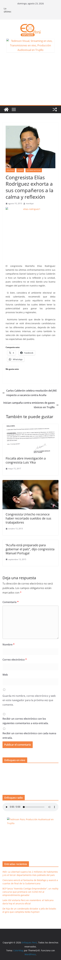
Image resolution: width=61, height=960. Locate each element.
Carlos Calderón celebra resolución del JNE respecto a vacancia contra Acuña (31, 393)
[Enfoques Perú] (6, 109)
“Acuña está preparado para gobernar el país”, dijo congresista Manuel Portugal (30, 549)
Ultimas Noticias (34, 170)
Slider (20, 170)
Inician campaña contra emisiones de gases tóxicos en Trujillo (29, 405)
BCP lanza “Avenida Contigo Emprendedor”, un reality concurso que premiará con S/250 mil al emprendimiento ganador (30, 892)
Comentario (11, 602)
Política (10, 170)
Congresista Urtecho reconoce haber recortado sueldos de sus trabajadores (28, 518)
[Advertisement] (30, 81)
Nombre (9, 644)
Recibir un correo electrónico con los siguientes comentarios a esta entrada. (25, 721)
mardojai (30, 203)
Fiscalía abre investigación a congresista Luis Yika (26, 460)
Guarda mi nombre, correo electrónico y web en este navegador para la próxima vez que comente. (29, 700)
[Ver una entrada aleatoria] (54, 109)
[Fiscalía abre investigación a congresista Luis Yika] (30, 426)
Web (5, 674)
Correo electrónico (15, 659)
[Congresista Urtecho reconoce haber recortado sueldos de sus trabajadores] (30, 482)
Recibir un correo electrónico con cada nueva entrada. (29, 736)
